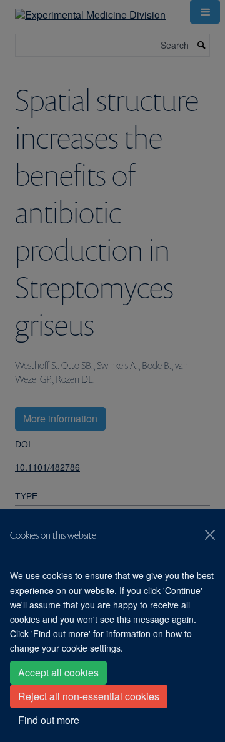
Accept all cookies (58, 672)
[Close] (210, 535)
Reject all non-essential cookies (88, 696)
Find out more (48, 720)
